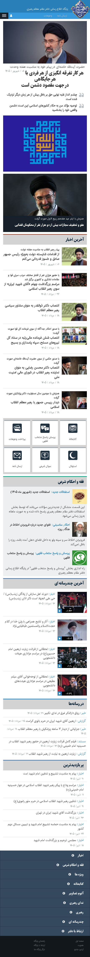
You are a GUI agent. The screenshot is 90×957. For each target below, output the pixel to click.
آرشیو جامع (79, 949)
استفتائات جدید (61, 491)
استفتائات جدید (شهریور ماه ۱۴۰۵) (30, 491)
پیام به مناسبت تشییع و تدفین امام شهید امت (49, 773)
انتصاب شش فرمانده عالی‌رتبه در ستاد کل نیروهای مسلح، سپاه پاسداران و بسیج (33, 340)
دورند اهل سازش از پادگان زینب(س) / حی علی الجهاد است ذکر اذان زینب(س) (29, 596)
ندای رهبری (76, 903)
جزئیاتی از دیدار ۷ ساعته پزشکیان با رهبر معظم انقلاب (48, 729)
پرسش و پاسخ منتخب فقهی (53, 553)
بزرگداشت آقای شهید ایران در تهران (56, 812)
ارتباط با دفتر (76, 931)
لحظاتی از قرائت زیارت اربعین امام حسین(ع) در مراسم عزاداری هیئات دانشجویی (31, 653)
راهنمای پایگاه (39, 941)
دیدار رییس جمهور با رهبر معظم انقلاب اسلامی (35, 405)
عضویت (81, 945)
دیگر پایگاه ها (39, 949)
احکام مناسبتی (61, 524)
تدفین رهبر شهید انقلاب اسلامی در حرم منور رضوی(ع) (45, 801)
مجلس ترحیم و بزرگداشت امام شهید (55, 840)
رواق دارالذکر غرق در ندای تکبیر (61, 713)
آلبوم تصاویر (76, 893)
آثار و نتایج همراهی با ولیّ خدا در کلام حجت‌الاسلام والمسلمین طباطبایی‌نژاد (30, 623)
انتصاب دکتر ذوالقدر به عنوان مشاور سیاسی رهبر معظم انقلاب (32, 308)
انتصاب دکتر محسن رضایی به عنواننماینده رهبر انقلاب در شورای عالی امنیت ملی (34, 372)
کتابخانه (78, 884)
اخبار (52, 593)
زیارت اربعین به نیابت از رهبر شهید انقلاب (52, 753)
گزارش (82, 721)
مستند (82, 741)
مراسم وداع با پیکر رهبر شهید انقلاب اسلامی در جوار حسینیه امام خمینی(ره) (46, 787)
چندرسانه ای (76, 922)
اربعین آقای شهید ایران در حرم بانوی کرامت (51, 721)
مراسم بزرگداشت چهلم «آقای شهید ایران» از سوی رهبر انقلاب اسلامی (31, 286)
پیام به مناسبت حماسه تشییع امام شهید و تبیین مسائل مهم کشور (46, 826)
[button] (4, 16)
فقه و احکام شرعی (73, 865)
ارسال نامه (62, 16)
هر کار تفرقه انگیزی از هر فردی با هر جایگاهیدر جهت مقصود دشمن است (52, 79)
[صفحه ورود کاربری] (11, 16)
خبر (83, 713)
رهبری (80, 912)
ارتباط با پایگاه (39, 945)
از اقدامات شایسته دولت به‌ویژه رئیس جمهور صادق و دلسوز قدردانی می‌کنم (31, 257)
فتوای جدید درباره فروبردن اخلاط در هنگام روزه (40, 527)
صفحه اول (80, 941)
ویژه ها (79, 874)
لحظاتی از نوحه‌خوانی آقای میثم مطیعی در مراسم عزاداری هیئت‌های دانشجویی (33, 681)
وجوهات (48, 16)
